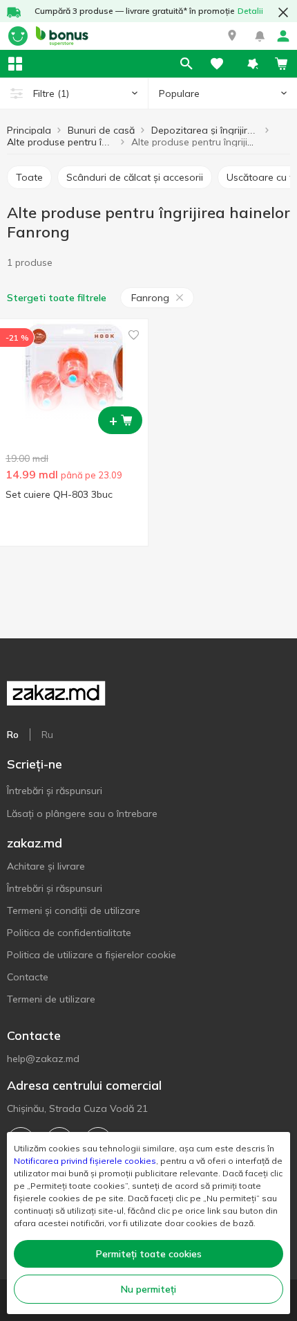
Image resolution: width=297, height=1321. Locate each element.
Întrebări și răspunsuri (54, 790)
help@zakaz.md (43, 1058)
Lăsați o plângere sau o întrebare (82, 813)
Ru (47, 734)
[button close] (283, 12)
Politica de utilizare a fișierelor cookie (91, 955)
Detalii (250, 11)
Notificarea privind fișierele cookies (85, 1161)
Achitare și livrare (46, 866)
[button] (232, 36)
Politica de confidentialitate (69, 932)
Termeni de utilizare (51, 999)
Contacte (27, 977)
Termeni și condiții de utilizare (73, 910)
